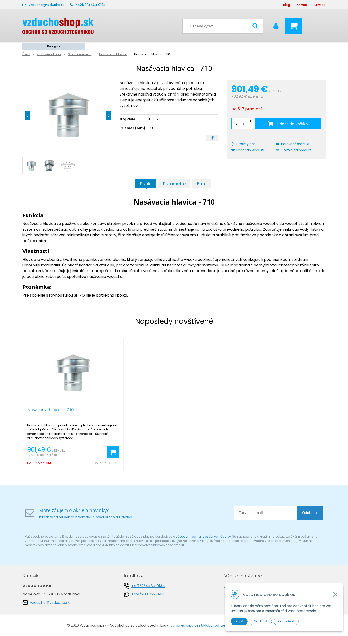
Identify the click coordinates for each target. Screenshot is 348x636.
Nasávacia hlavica (113, 54)
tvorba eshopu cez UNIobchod (194, 625)
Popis (146, 184)
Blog (286, 4)
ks (242, 124)
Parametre (174, 184)
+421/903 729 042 (147, 594)
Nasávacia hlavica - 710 (50, 409)
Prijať (239, 621)
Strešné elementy (80, 54)
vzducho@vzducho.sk (46, 4)
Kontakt (320, 4)
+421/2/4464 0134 (91, 4)
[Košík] (294, 26)
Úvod (26, 54)
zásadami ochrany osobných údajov (203, 537)
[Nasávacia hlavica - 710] (67, 115)
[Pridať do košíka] (113, 452)
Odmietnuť (286, 621)
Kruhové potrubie (49, 54)
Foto (202, 184)
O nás (302, 4)
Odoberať (310, 513)
